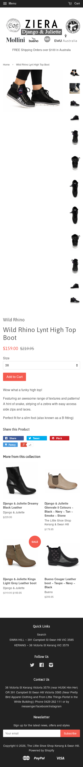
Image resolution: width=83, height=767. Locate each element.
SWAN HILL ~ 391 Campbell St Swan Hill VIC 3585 (41, 640)
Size (6, 358)
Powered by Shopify (41, 750)
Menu (12, 3)
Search (41, 634)
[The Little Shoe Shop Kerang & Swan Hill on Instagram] (51, 665)
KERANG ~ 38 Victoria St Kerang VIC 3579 (41, 645)
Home (6, 64)
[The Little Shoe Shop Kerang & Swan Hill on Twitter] (32, 665)
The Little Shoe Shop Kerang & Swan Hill (53, 746)
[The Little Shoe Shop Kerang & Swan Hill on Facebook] (41, 665)
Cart (77, 3)
